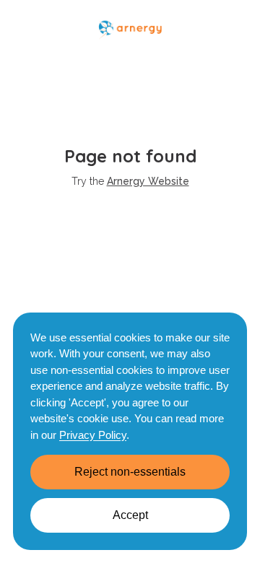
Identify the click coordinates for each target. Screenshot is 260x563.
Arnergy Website (148, 181)
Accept (130, 515)
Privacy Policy (92, 435)
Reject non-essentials (130, 472)
